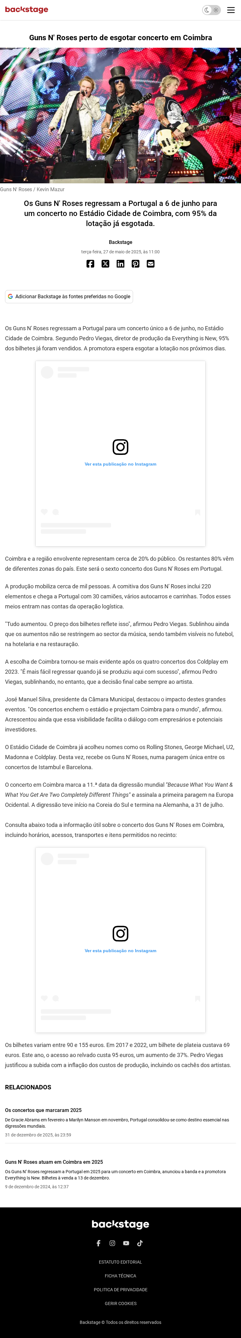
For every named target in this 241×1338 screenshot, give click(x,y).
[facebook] (98, 1243)
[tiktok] (140, 1243)
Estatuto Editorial (120, 1262)
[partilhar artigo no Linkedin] (120, 263)
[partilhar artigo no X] (105, 263)
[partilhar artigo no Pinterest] (135, 263)
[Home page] (26, 10)
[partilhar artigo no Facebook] (90, 263)
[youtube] (126, 1243)
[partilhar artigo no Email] (150, 263)
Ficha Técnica (120, 1275)
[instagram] (112, 1243)
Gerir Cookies (121, 1303)
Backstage (120, 242)
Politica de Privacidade (120, 1289)
